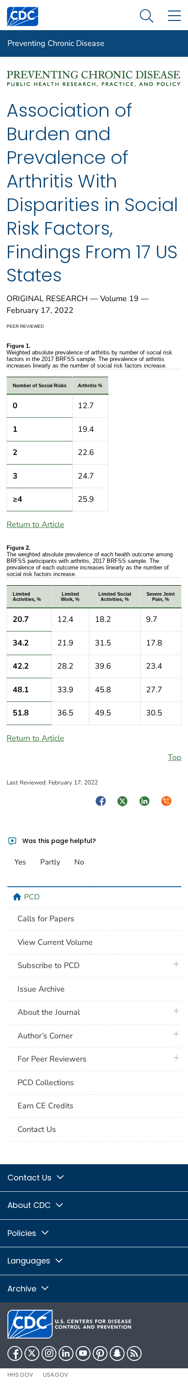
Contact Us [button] (30, 1177)
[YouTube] (83, 1353)
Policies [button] (22, 1233)
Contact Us (36, 1129)
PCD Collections (45, 1082)
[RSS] (134, 1353)
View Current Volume (55, 942)
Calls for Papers (45, 918)
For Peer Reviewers (52, 1059)
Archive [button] (22, 1288)
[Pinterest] (100, 1353)
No (79, 862)
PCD (32, 897)
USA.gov (55, 1375)
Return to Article (35, 524)
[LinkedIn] (66, 1353)
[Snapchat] (117, 1353)
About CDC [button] (30, 1205)
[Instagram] (49, 1353)
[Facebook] (14, 1353)
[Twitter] (31, 1353)
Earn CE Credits (45, 1105)
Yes (20, 862)
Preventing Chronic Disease (55, 43)
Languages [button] (29, 1260)
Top (174, 757)
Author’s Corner (45, 1036)
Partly (50, 862)
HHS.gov (20, 1375)
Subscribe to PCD (48, 965)
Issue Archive (41, 989)
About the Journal (48, 1012)
